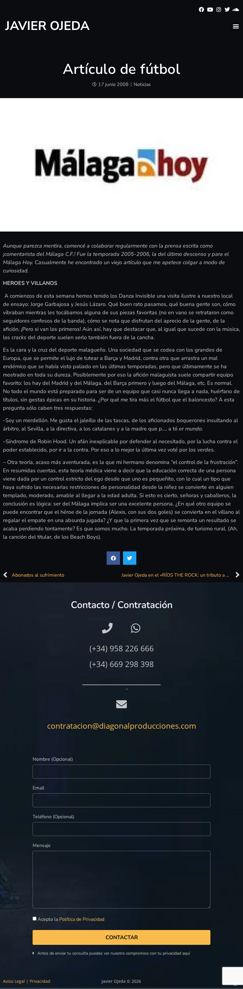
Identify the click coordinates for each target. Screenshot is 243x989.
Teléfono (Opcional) (53, 817)
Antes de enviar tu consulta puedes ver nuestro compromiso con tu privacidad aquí (113, 953)
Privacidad (40, 981)
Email (38, 788)
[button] (236, 26)
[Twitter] (227, 9)
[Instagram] (219, 9)
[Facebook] (201, 9)
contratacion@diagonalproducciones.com (121, 725)
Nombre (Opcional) (53, 760)
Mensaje (42, 846)
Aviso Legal (14, 981)
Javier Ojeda (47, 25)
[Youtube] (210, 9)
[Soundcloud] (235, 9)
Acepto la (71, 919)
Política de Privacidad (81, 919)
